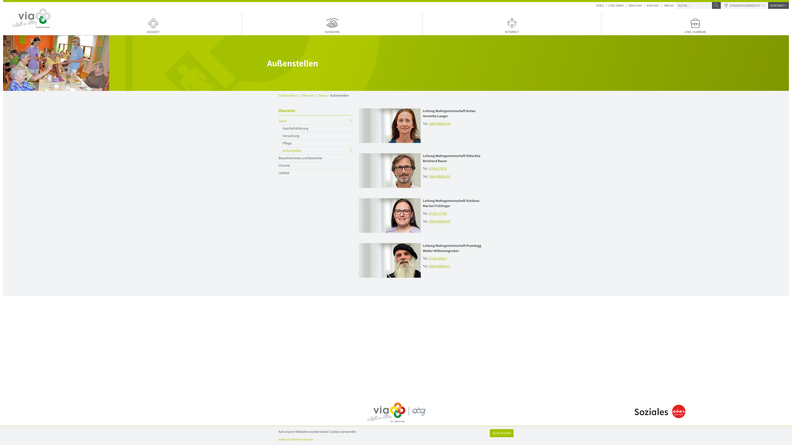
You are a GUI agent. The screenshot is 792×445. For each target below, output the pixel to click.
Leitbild (283, 173)
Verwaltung (291, 136)
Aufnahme (332, 32)
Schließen (502, 433)
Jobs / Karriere (695, 32)
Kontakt (653, 5)
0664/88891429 (439, 221)
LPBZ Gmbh (616, 5)
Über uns (635, 5)
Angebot (153, 32)
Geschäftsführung (295, 128)
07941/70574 (438, 168)
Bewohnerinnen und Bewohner (300, 158)
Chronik (284, 165)
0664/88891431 (439, 176)
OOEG (600, 5)
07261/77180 (438, 213)
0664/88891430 (439, 123)
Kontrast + (778, 5)
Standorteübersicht (745, 5)
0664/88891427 (439, 266)
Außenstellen (300, 151)
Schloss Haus (287, 95)
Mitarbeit (512, 32)
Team (322, 95)
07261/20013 (438, 258)
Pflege (287, 143)
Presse (669, 5)
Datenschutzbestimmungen (295, 439)
